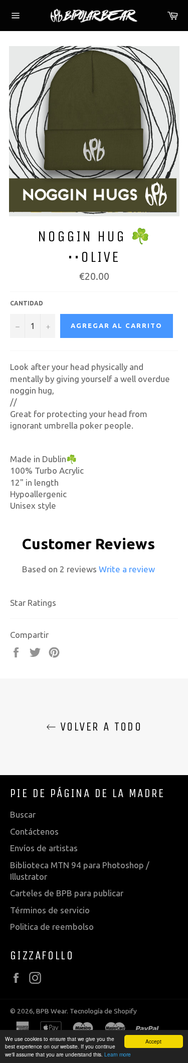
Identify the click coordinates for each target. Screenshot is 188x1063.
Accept (153, 1041)
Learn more (117, 1054)
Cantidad (26, 303)
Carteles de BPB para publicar (66, 893)
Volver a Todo (99, 727)
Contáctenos (34, 831)
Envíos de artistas (44, 848)
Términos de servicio (50, 910)
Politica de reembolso (52, 926)
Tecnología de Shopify (103, 1011)
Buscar (23, 814)
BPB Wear (51, 1011)
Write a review (127, 569)
